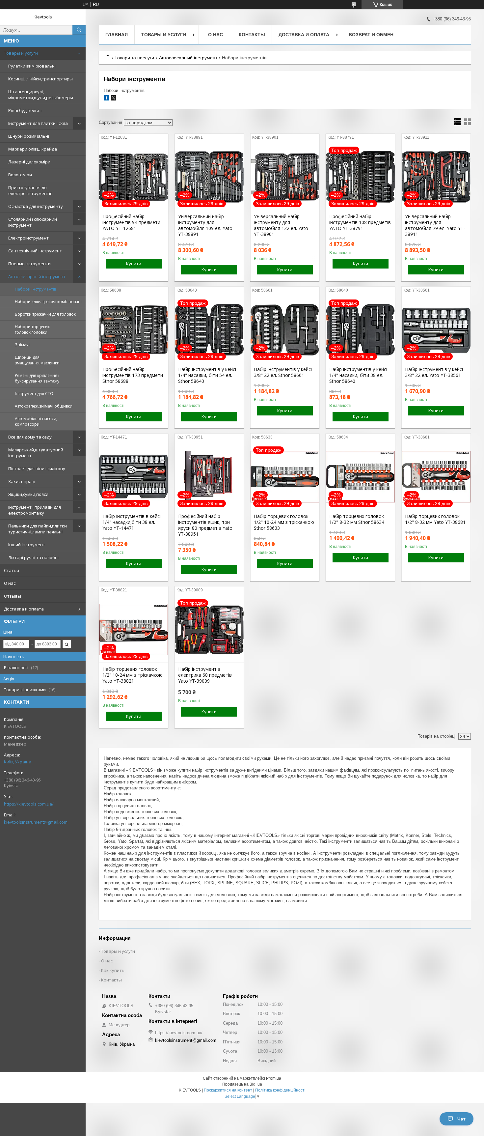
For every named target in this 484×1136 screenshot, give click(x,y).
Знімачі (22, 345)
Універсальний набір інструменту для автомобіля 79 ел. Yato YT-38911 (435, 225)
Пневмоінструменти (29, 264)
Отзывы (12, 596)
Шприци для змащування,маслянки (37, 360)
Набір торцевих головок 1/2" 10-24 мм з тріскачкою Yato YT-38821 (132, 675)
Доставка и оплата (24, 609)
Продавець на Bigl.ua (242, 1084)
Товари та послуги (134, 57)
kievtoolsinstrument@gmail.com (35, 822)
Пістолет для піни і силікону (36, 468)
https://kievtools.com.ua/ (29, 804)
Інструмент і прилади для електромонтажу (34, 510)
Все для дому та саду (30, 437)
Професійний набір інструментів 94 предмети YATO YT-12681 (131, 222)
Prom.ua (273, 1078)
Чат (461, 1119)
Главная (116, 34)
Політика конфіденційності (280, 1090)
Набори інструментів (35, 289)
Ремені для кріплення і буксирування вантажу (37, 378)
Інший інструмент (26, 545)
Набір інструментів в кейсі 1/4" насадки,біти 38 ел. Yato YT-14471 (131, 522)
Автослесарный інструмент (37, 276)
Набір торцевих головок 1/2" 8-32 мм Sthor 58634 (356, 519)
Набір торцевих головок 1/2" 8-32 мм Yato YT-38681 (435, 519)
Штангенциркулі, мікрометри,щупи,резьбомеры (40, 94)
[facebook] (106, 99)
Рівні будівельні (24, 110)
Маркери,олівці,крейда (32, 149)
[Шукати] (79, 30)
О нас (9, 583)
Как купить (112, 970)
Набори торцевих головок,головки (32, 329)
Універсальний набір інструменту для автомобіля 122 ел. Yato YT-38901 (281, 225)
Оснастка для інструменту (35, 206)
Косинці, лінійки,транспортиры (40, 79)
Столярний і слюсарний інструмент (32, 222)
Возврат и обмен (371, 34)
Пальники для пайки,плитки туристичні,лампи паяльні (37, 529)
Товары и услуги (21, 53)
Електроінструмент (28, 238)
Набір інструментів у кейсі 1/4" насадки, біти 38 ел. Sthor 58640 (358, 375)
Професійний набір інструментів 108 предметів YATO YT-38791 (360, 222)
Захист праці (21, 481)
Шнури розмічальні (28, 136)
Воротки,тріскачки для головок (45, 314)
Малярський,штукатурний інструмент (35, 453)
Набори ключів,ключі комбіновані (48, 301)
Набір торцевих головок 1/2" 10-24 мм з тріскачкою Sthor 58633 (284, 522)
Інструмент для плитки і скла (38, 123)
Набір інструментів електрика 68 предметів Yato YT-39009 (205, 675)
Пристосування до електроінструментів (30, 190)
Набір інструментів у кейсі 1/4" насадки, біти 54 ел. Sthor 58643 (207, 375)
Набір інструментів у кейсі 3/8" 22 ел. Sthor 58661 (283, 372)
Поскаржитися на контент (228, 1090)
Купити (133, 264)
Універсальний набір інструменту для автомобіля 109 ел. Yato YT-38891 (205, 225)
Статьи (11, 570)
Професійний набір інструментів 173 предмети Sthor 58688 (132, 375)
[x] (113, 99)
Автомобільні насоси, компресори (36, 421)
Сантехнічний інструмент (35, 251)
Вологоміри (20, 175)
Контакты (252, 34)
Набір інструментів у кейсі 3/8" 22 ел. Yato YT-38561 (434, 372)
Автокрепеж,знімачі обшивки (43, 406)
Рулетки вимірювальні (32, 66)
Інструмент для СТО (34, 393)
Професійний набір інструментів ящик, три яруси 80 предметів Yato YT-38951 (205, 525)
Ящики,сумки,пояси (28, 494)
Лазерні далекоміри (29, 162)
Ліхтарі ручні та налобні (33, 557)
